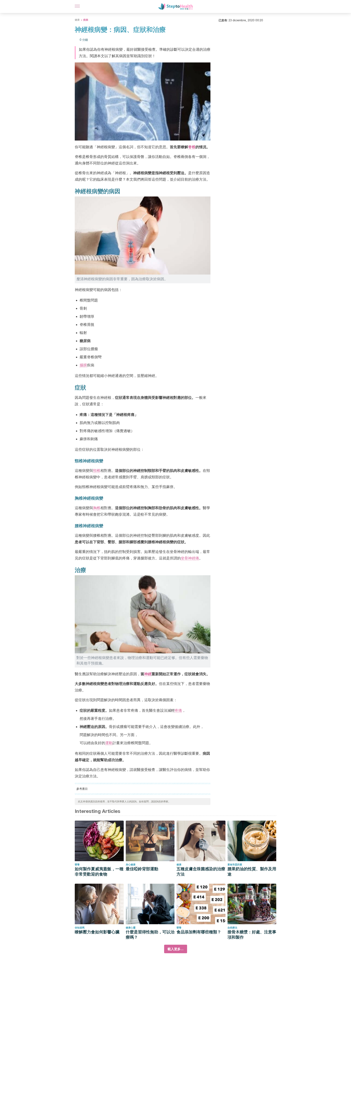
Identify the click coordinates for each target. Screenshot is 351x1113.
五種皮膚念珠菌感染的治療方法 (201, 871)
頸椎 (96, 470)
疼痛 (178, 710)
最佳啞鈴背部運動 (142, 868)
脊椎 (191, 147)
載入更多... (176, 949)
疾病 (85, 19)
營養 (77, 864)
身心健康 (130, 864)
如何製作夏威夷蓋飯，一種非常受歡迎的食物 (99, 871)
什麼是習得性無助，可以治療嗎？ (150, 934)
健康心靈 (130, 927)
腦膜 (83, 365)
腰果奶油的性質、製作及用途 (252, 871)
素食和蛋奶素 (235, 864)
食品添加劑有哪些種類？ (199, 931)
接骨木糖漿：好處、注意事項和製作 (252, 934)
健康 (77, 19)
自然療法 (232, 927)
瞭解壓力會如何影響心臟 (97, 931)
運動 (109, 743)
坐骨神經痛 (190, 558)
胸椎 (96, 508)
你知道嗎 (79, 927)
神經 (148, 674)
